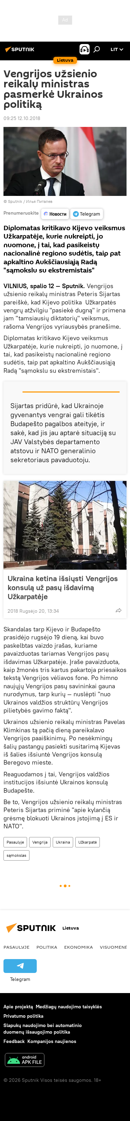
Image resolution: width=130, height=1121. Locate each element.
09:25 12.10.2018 (21, 118)
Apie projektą (18, 1006)
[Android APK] (24, 1061)
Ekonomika (78, 947)
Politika (46, 947)
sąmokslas (16, 855)
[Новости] (55, 214)
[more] (118, 610)
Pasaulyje (15, 842)
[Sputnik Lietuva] (20, 52)
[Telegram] (86, 214)
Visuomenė (114, 947)
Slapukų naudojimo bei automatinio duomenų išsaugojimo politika (42, 1028)
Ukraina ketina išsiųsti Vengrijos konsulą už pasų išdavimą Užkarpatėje (63, 587)
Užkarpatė (87, 842)
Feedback (14, 1041)
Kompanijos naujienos (51, 1041)
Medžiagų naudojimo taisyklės (69, 1006)
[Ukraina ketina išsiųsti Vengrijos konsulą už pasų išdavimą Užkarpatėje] (65, 525)
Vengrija (39, 842)
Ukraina (63, 842)
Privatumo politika (23, 1016)
